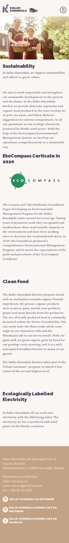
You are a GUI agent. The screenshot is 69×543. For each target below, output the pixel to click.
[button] (63, 10)
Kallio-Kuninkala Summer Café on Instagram (33, 509)
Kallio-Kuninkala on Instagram (31, 499)
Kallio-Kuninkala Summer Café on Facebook (33, 520)
